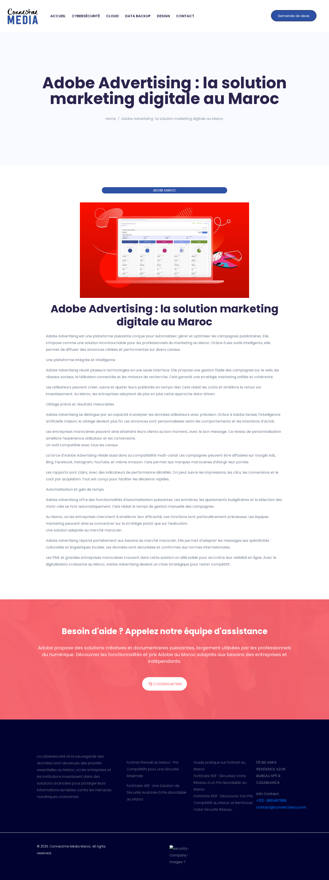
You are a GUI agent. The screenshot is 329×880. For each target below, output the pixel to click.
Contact (185, 16)
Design (163, 16)
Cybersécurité (86, 16)
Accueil (58, 16)
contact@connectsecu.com (281, 807)
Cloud (112, 16)
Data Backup (138, 16)
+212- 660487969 (271, 800)
